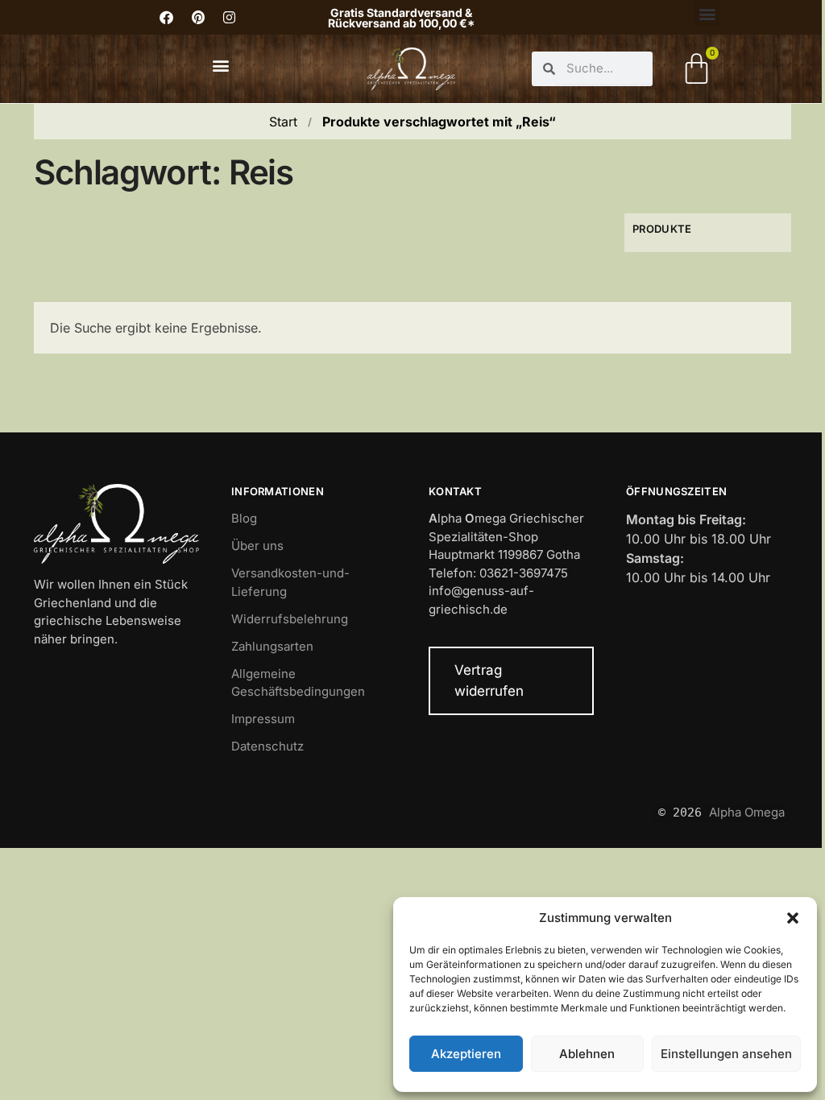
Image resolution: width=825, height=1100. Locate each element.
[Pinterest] (198, 17)
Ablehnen (587, 1053)
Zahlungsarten (272, 646)
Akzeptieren (466, 1053)
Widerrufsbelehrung (289, 619)
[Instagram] (229, 17)
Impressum (263, 718)
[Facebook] (166, 17)
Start (283, 122)
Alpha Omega (747, 812)
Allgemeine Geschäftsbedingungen (298, 683)
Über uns (257, 545)
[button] (793, 918)
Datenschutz (267, 746)
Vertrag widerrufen (489, 680)
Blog (244, 518)
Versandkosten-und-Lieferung (290, 582)
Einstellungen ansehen (726, 1053)
